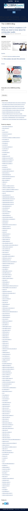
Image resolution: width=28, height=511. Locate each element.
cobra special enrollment (6, 339)
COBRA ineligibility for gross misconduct (9, 287)
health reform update (6, 437)
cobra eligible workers (6, 272)
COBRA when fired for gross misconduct (9, 348)
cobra (4, 193)
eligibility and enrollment (6, 365)
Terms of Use (17, 509)
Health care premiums (6, 411)
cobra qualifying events (6, 328)
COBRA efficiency (5, 267)
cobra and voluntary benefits (7, 217)
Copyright (4, 509)
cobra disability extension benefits (8, 256)
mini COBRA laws (5, 491)
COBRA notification (6, 304)
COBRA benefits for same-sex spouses (9, 224)
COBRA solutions (5, 337)
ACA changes (5, 135)
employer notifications (6, 380)
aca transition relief (6, 152)
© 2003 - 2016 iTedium (10, 509)
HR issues (4, 456)
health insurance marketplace (7, 424)
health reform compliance (7, 432)
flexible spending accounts (7, 391)
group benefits (5, 400)
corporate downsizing (6, 354)
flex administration (5, 389)
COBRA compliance (6, 239)
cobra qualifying (5, 324)
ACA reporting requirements (7, 146)
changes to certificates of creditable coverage (10, 189)
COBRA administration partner (7, 200)
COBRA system (5, 343)
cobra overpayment (6, 313)
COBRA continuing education (7, 246)
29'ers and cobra (5, 128)
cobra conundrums (6, 248)
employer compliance (6, 374)
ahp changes (5, 167)
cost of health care (6, 356)
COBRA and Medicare (6, 215)
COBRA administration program (8, 202)
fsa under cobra (5, 396)
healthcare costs (5, 441)
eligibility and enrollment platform (8, 367)
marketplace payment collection (8, 478)
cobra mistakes (5, 296)
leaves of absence (6, 474)
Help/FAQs (10, 1)
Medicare (4, 487)
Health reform (5, 430)
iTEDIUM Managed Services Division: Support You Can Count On (13, 106)
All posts (3, 63)
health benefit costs (6, 404)
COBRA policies (5, 322)
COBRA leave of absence (7, 291)
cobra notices (5, 302)
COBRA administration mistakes (8, 196)
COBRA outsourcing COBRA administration (10, 311)
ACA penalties (5, 143)
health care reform (6, 413)
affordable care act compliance (8, 159)
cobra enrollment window (7, 274)
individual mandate (6, 467)
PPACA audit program (21, 58)
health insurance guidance (7, 422)
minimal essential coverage (7, 493)
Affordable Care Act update (7, 161)
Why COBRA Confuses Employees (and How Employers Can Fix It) (13, 104)
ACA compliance (5, 139)
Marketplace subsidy (6, 482)
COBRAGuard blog (6, 352)
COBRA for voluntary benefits (7, 278)
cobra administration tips (6, 206)
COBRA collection (5, 235)
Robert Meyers (7, 33)
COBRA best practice (6, 226)
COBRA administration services (8, 204)
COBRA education (5, 265)
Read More (3, 53)
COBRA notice (5, 300)
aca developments (6, 141)
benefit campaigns (5, 172)
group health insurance (6, 402)
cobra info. (4, 289)
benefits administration (6, 174)
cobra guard (4, 280)
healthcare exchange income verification (9, 443)
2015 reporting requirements (7, 126)
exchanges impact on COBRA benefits (9, 387)
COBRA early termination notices (8, 263)
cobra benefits (5, 222)
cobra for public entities (6, 276)
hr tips (4, 459)
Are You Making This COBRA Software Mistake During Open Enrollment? (14, 115)
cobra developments (6, 254)
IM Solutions (4, 465)
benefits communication (6, 178)
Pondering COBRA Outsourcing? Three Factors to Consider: (12, 113)
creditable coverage (6, 359)
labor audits (14, 58)
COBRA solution (5, 335)
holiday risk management (7, 450)
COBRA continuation (6, 241)
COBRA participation (6, 317)
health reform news (6, 435)
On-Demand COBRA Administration (14, 9)
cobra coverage (5, 252)
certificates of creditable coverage (8, 187)
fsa (3, 393)
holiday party (5, 448)
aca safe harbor (5, 148)
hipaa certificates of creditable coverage (9, 446)
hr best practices (5, 454)
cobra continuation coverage (7, 243)
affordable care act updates (7, 163)
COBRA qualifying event (6, 326)
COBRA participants (6, 315)
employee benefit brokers (7, 372)
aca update (4, 154)
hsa (3, 461)
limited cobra (5, 476)
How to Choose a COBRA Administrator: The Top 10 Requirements (13, 117)
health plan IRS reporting (7, 426)
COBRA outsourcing (6, 309)
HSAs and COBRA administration (8, 463)
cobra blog (4, 230)
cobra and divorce (5, 213)
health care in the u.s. (6, 409)
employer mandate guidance (7, 378)
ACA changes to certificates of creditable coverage (11, 137)
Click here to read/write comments (13, 56)
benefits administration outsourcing (8, 176)
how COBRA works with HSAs (7, 452)
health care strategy (6, 417)
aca (3, 130)
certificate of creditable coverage (8, 185)
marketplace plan (5, 480)
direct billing (4, 361)
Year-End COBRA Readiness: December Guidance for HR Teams (13, 110)
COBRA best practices (6, 228)
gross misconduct (5, 398)
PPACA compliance (7, 58)
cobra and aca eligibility (6, 211)
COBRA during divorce (6, 259)
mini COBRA (5, 489)
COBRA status (5, 341)
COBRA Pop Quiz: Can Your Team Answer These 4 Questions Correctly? (14, 119)
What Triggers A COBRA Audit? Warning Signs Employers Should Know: (14, 102)
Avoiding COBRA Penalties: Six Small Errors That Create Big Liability (13, 108)
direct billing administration (7, 363)
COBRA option (5, 306)
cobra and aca (5, 209)
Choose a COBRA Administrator (8, 191)
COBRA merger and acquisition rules (9, 293)
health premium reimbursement (8, 428)
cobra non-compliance (6, 298)
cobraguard (4, 350)
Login (17, 1)
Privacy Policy (23, 509)
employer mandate (6, 376)
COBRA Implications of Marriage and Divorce (10, 285)
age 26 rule (4, 165)
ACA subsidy (5, 150)
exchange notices (5, 385)
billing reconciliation (6, 180)
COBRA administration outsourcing (8, 198)
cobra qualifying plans (6, 330)
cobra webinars (5, 346)
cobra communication (6, 237)
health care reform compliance (7, 415)
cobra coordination (6, 250)
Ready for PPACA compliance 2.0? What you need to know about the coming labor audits (13, 30)
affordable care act (6, 156)
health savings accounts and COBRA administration (11, 439)
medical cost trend (6, 485)
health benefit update (6, 406)
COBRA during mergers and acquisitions (9, 261)
